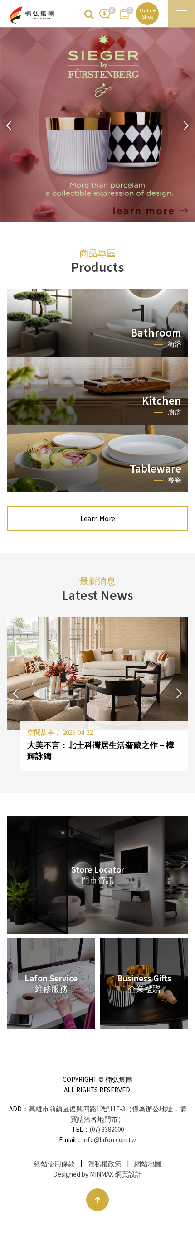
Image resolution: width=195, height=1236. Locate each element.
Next (186, 126)
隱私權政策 (105, 1163)
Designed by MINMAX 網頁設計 (97, 1174)
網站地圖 (147, 1163)
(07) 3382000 (107, 1129)
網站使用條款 (54, 1163)
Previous (9, 126)
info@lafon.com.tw (109, 1139)
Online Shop (148, 13)
